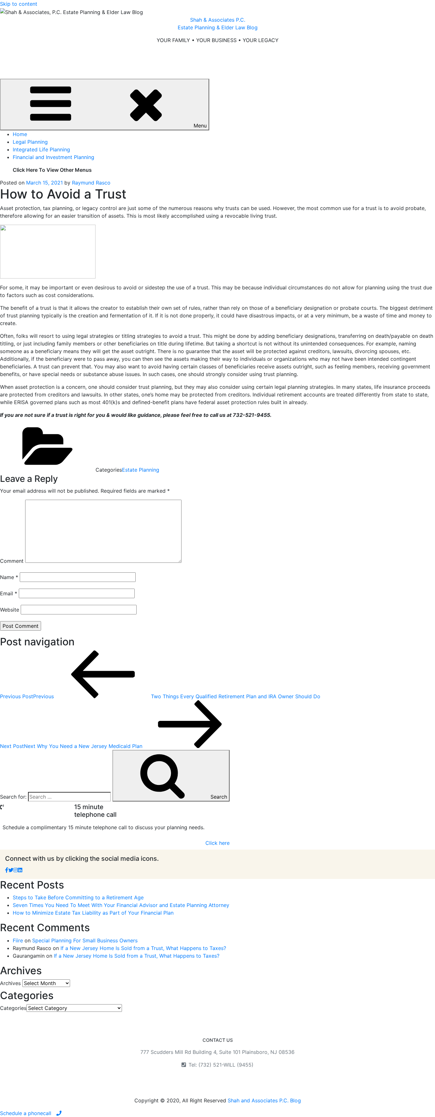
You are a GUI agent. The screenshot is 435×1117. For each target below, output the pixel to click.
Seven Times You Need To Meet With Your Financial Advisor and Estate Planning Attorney (121, 905)
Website (9, 609)
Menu (200, 125)
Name (9, 577)
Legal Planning (30, 142)
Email (8, 593)
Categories (13, 1008)
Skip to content (18, 4)
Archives (10, 983)
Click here (217, 843)
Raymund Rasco (91, 182)
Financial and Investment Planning (53, 157)
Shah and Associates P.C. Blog (264, 1100)
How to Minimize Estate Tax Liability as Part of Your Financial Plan (93, 913)
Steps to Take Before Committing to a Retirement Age (78, 897)
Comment (12, 561)
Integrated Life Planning (41, 149)
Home (20, 134)
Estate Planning (140, 470)
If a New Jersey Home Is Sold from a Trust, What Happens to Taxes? (143, 948)
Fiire (18, 940)
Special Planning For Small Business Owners (85, 940)
